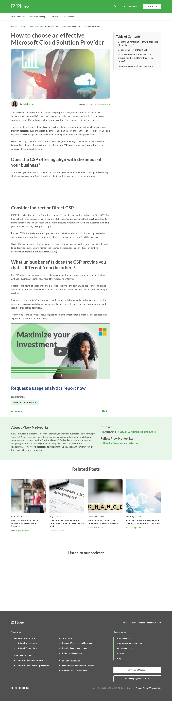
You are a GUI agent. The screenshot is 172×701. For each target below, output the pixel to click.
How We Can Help (37, 16)
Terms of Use (155, 688)
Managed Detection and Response (77, 643)
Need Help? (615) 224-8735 (137, 678)
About (55, 16)
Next (104, 411)
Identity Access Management (75, 648)
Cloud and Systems (22, 656)
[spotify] (27, 688)
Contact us (152, 6)
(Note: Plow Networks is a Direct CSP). (37, 251)
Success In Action (124, 648)
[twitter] (16, 688)
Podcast (120, 653)
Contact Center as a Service (74, 670)
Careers (141, 623)
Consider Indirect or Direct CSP (133, 49)
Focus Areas (16, 16)
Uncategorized (134, 527)
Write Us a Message (137, 670)
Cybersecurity (65, 638)
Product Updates (124, 638)
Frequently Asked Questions (129, 643)
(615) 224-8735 (130, 6)
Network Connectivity (27, 648)
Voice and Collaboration (69, 661)
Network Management (28, 643)
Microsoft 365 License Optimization (33, 665)
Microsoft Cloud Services (25, 402)
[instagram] (20, 688)
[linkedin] (12, 688)
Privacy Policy (142, 688)
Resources (69, 16)
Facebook (118, 443)
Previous (18, 411)
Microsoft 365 (36, 26)
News (133, 623)
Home (13, 26)
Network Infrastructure (24, 638)
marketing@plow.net (145, 431)
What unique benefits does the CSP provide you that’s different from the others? (135, 58)
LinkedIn (107, 443)
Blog (23, 26)
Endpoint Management (72, 653)
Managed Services (21, 530)
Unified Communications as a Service (78, 665)
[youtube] (23, 688)
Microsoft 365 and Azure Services (32, 660)
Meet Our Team (154, 623)
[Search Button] (115, 6)
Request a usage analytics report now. (48, 388)
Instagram (133, 443)
